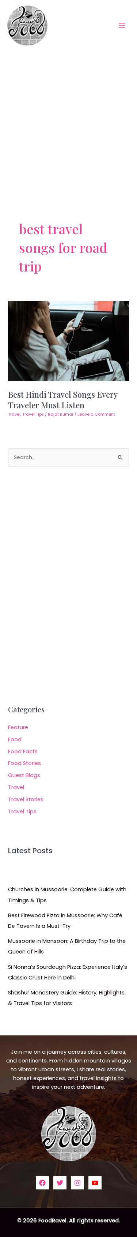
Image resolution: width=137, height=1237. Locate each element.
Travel (14, 414)
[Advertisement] (68, 123)
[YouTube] (95, 1182)
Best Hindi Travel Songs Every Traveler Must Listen (62, 399)
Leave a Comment (96, 414)
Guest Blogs (24, 775)
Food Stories (24, 763)
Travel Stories (25, 799)
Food (15, 739)
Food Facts (23, 751)
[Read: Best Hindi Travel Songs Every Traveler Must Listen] (68, 340)
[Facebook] (42, 1182)
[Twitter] (59, 1182)
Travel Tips (33, 414)
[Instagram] (77, 1182)
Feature (18, 727)
